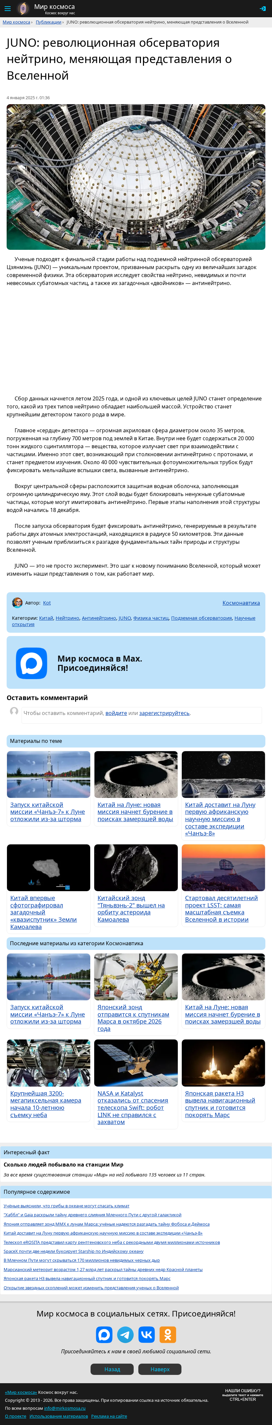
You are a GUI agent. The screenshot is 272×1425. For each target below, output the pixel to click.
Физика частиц (151, 618)
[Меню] (7, 8)
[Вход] (263, 9)
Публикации (48, 22)
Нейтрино (67, 618)
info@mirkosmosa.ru (65, 1408)
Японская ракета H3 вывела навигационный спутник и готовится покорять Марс (87, 1278)
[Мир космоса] (23, 9)
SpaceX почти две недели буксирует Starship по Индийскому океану (74, 1251)
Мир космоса (16, 22)
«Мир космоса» (21, 1392)
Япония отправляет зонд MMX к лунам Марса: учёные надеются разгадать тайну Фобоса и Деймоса (107, 1224)
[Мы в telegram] (125, 1335)
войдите (116, 713)
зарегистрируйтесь (164, 713)
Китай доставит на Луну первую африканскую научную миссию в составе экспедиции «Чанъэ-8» (103, 1233)
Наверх (160, 1369)
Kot (47, 603)
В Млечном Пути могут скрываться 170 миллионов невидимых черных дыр (82, 1260)
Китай (46, 618)
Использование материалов (59, 1416)
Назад (112, 1369)
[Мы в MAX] (104, 1335)
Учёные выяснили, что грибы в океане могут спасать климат (66, 1206)
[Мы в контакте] (147, 1335)
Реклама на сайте (109, 1416)
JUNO (125, 618)
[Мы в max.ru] (95, 679)
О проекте (15, 1416)
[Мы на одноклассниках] (168, 1335)
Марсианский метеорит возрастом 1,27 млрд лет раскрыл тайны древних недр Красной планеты (103, 1269)
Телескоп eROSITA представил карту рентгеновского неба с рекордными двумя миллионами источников (112, 1242)
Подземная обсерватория (201, 618)
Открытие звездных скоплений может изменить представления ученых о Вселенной (91, 1288)
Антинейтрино (99, 618)
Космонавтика (241, 602)
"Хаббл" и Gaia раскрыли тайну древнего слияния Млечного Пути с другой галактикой (92, 1215)
